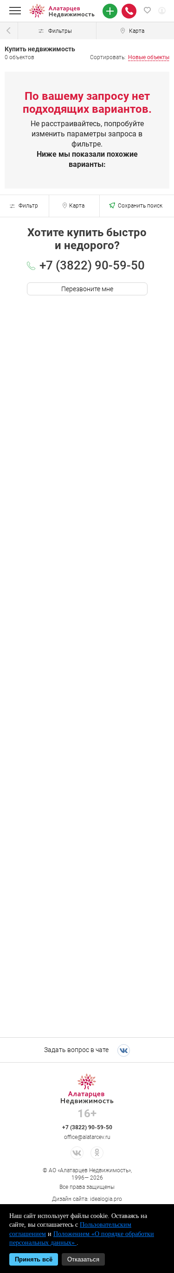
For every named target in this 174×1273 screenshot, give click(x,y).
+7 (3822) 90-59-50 (92, 265)
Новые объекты (148, 57)
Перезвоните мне (87, 289)
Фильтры (60, 30)
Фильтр (28, 205)
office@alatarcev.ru (87, 1136)
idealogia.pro (106, 1198)
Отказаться (83, 1259)
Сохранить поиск (140, 205)
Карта (76, 205)
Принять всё (33, 1259)
